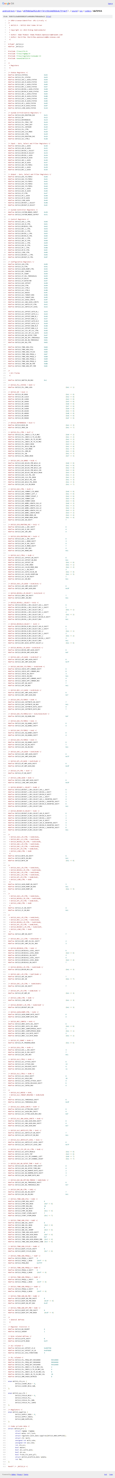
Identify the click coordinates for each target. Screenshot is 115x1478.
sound (75, 11)
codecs (88, 11)
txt (105, 1474)
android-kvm (8, 11)
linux (19, 11)
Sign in (110, 3)
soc (81, 11)
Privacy (19, 1474)
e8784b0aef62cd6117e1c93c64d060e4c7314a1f (45, 11)
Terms (26, 1474)
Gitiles (13, 1474)
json (111, 1474)
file (48, 16)
